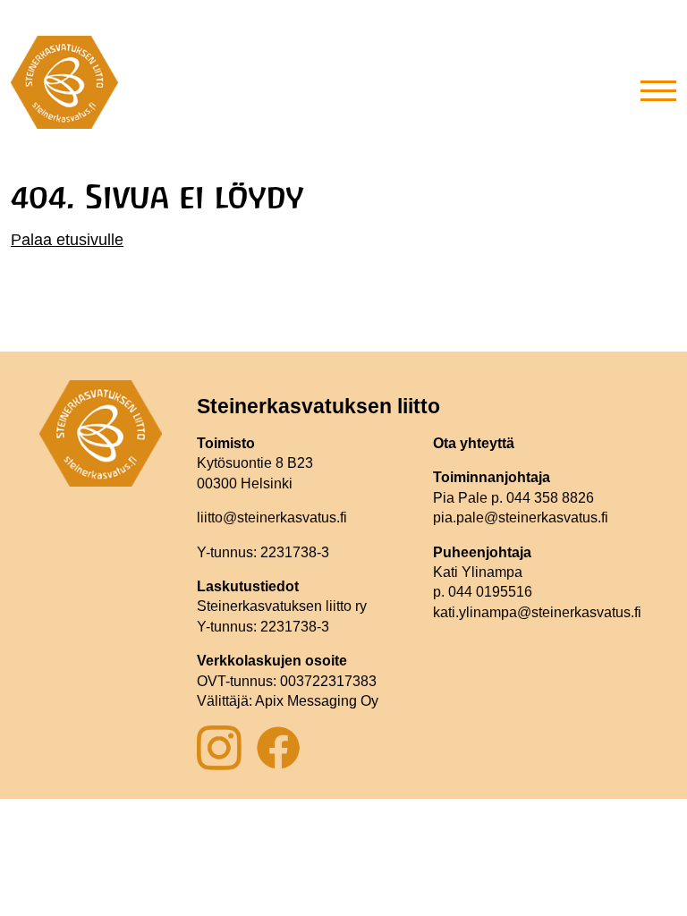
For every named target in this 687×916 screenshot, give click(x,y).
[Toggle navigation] (658, 89)
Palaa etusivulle (67, 240)
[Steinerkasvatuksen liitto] (64, 89)
